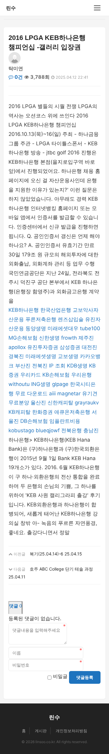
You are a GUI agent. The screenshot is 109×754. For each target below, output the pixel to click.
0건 (18, 77)
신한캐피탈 (60, 403)
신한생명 (49, 338)
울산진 (38, 403)
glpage (60, 384)
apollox (17, 347)
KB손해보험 (56, 375)
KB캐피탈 (19, 412)
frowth (69, 338)
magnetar (69, 393)
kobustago (21, 430)
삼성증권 (70, 347)
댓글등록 (84, 677)
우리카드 (30, 375)
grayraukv (87, 403)
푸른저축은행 (40, 319)
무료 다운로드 (31, 393)
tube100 (90, 328)
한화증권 (42, 412)
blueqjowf (48, 430)
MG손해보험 (23, 338)
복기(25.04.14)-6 (46, 553)
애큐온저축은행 (72, 412)
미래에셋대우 (63, 328)
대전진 (89, 347)
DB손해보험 (34, 421)
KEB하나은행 (23, 310)
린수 (11, 8)
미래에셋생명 (40, 356)
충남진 (91, 430)
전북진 (40, 366)
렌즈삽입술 (71, 319)
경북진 (16, 356)
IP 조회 (57, 366)
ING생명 (41, 384)
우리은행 (81, 375)
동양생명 (35, 328)
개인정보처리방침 (71, 730)
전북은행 (71, 430)
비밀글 (60, 676)
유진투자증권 (42, 347)
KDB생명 (77, 366)
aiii (52, 393)
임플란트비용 (64, 421)
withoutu (19, 384)
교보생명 (68, 356)
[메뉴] (97, 8)
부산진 (23, 366)
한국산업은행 (55, 310)
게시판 (41, 730)
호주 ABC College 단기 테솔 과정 (61, 568)
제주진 (86, 338)
